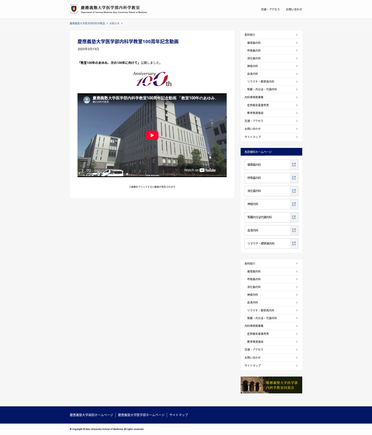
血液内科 (252, 73)
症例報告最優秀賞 (258, 105)
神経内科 (252, 66)
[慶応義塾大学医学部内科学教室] (108, 9)
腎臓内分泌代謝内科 (259, 217)
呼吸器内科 (254, 50)
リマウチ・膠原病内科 (261, 243)
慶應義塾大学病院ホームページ (91, 415)
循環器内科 (254, 42)
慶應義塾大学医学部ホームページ (141, 415)
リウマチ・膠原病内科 (260, 81)
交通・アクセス (254, 120)
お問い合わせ (253, 128)
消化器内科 (254, 58)
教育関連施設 (255, 112)
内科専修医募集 (254, 97)
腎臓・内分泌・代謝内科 (262, 89)
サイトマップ (253, 136)
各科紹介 (250, 34)
